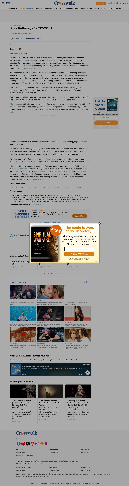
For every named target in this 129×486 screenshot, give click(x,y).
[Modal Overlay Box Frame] (64, 243)
